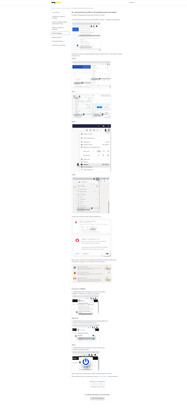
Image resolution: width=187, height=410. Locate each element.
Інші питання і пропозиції (58, 45)
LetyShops (53, 8)
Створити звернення (97, 398)
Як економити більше (57, 41)
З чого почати (55, 12)
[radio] (93, 384)
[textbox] (97, 153)
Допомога (59, 8)
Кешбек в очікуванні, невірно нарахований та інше (59, 22)
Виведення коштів (57, 37)
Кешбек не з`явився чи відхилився (58, 28)
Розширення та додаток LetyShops (58, 17)
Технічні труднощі (66, 8)
